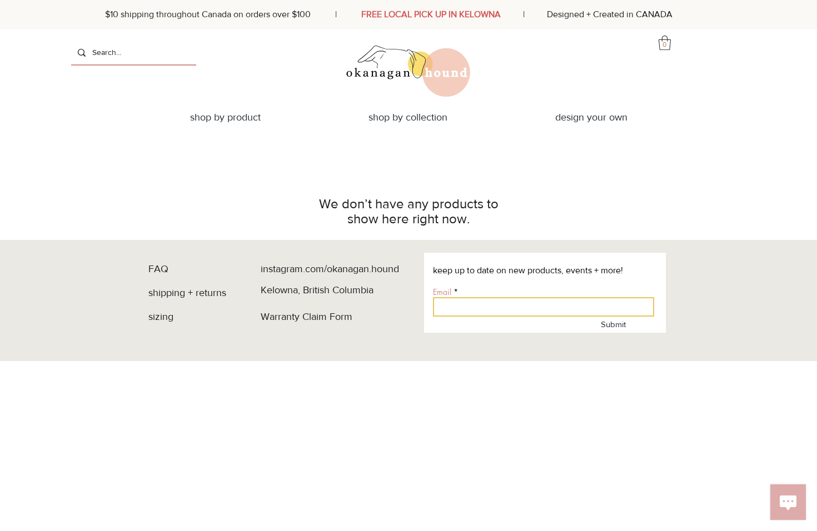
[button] (665, 43)
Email (442, 292)
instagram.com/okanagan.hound (330, 268)
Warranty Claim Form (306, 316)
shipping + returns (188, 292)
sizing (162, 316)
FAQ (158, 268)
